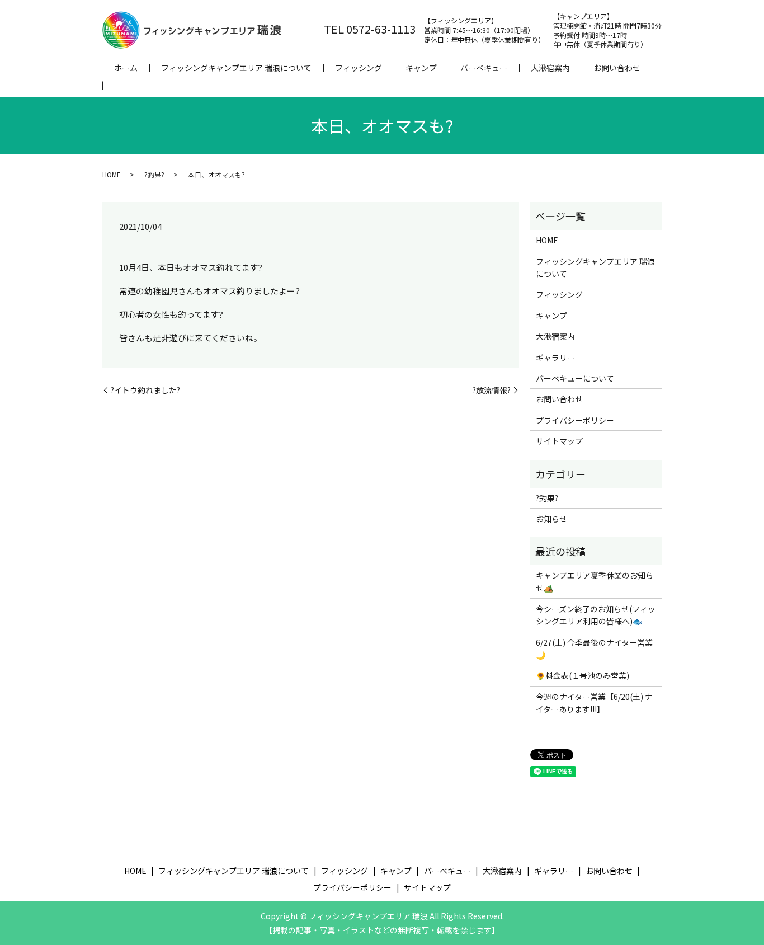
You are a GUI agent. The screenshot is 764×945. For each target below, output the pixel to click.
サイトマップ (559, 440)
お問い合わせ (616, 67)
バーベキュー (483, 67)
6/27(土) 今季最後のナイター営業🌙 (594, 648)
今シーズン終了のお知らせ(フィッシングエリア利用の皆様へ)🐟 (595, 615)
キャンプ (421, 67)
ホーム (126, 67)
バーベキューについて (575, 378)
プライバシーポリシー (575, 420)
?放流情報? (492, 390)
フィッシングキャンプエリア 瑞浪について (236, 67)
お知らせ (551, 518)
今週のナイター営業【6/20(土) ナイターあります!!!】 (594, 702)
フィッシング (358, 67)
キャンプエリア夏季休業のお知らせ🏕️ (594, 581)
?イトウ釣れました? (145, 390)
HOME (111, 174)
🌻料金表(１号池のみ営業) (582, 675)
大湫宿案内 (550, 67)
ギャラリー (555, 357)
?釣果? (154, 174)
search (114, 85)
